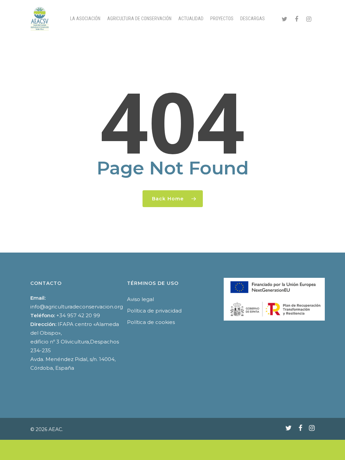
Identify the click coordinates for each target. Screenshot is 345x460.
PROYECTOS (221, 18)
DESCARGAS (252, 18)
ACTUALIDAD (190, 18)
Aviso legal (140, 299)
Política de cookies (151, 322)
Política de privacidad (154, 310)
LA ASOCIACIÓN (85, 18)
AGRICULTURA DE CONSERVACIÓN (139, 18)
